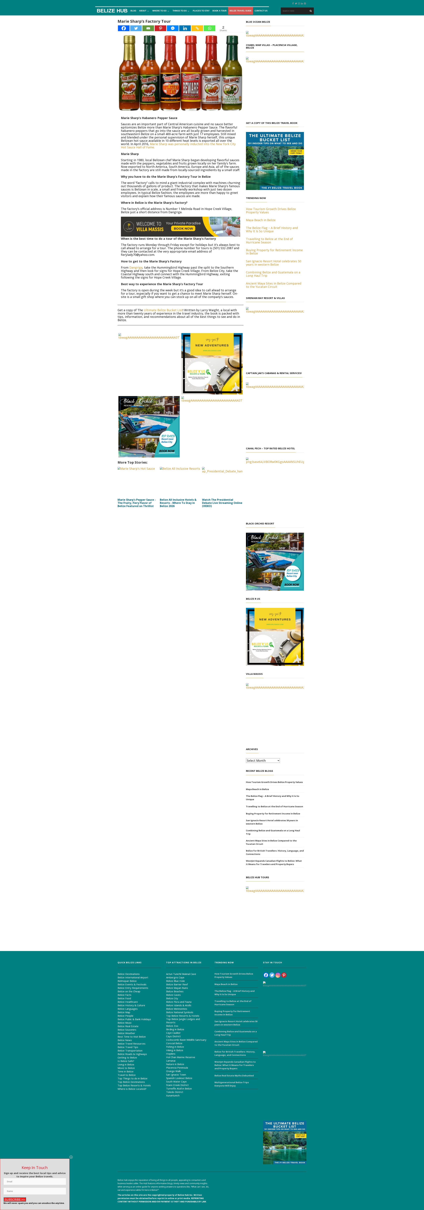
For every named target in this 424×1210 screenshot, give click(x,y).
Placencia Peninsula (177, 1067)
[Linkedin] (185, 28)
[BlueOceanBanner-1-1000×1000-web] (275, 33)
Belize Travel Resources (131, 1043)
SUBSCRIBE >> (15, 1199)
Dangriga (135, 267)
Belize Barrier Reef (177, 984)
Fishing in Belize (175, 1046)
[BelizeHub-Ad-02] (275, 915)
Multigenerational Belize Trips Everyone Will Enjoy (231, 1084)
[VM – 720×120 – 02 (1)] (180, 226)
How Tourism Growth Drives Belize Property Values (274, 782)
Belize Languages (128, 1008)
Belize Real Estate (128, 1026)
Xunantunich (173, 1095)
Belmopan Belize (127, 981)
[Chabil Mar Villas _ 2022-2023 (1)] (149, 363)
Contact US (261, 11)
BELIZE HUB (112, 11)
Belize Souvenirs (127, 1029)
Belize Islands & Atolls (178, 1005)
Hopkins (170, 1053)
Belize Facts (124, 994)
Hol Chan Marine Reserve (180, 1057)
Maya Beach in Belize (257, 789)
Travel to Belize (127, 1075)
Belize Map (124, 1012)
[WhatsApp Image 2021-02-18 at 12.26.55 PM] (212, 363)
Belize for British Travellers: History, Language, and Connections (275, 852)
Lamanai (170, 1060)
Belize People (125, 1015)
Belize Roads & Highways (132, 1054)
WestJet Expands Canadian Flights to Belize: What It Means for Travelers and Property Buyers (274, 862)
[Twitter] (136, 28)
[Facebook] (124, 28)
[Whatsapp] (209, 28)
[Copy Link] (197, 28)
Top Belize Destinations (131, 1081)
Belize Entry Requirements (133, 987)
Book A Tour (219, 11)
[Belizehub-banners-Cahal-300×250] (275, 486)
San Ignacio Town (176, 1074)
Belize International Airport (133, 977)
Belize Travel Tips (128, 1047)
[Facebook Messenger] (173, 28)
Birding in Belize (175, 1029)
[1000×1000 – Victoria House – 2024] (296, 1084)
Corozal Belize (174, 1043)
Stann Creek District (177, 1085)
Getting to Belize (127, 1057)
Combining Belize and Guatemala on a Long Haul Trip (273, 832)
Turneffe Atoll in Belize (179, 1088)
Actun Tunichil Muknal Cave (181, 974)
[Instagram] (278, 975)
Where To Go (159, 11)
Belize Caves (173, 994)
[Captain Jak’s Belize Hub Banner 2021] (275, 411)
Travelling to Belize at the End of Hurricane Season (274, 806)
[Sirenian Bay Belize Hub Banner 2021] (275, 336)
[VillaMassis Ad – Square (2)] (212, 426)
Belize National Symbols (179, 1012)
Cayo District (173, 1036)
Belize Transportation (130, 1050)
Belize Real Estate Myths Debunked (234, 1075)
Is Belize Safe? (126, 1061)
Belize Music (125, 1022)
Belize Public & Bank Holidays (134, 1019)
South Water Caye (176, 1081)
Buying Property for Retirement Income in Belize (273, 813)
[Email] (148, 28)
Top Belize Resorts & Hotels (134, 1085)
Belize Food (124, 998)
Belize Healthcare (128, 1001)
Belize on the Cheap (129, 991)
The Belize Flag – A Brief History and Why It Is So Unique (272, 798)
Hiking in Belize (174, 1050)
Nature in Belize (175, 1064)
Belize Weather (126, 1033)
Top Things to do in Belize (132, 1078)
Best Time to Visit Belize (132, 1036)
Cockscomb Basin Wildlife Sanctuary (186, 1039)
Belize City (172, 998)
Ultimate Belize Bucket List (163, 310)
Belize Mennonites (176, 1008)
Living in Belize (126, 1064)
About (142, 11)
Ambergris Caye (175, 977)
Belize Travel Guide (241, 11)
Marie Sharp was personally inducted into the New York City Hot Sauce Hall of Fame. (178, 145)
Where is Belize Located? (132, 1088)
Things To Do (180, 11)
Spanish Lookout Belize (179, 1078)
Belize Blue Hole (175, 981)
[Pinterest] (160, 28)
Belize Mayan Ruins (177, 987)
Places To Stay (201, 11)
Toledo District (174, 1092)
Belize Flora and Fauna (178, 1001)
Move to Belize (126, 1068)
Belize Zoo (172, 1025)
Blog (133, 11)
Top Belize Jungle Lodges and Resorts (183, 1020)
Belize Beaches (175, 991)
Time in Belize (125, 1071)
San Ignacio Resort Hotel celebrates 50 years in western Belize (272, 822)
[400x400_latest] (275, 161)
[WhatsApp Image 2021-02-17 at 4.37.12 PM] (149, 426)
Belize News (125, 1040)
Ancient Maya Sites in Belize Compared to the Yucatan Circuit (271, 842)
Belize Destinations (129, 974)
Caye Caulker (173, 1032)
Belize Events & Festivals (132, 984)
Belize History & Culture (131, 1005)
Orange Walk (173, 1071)
